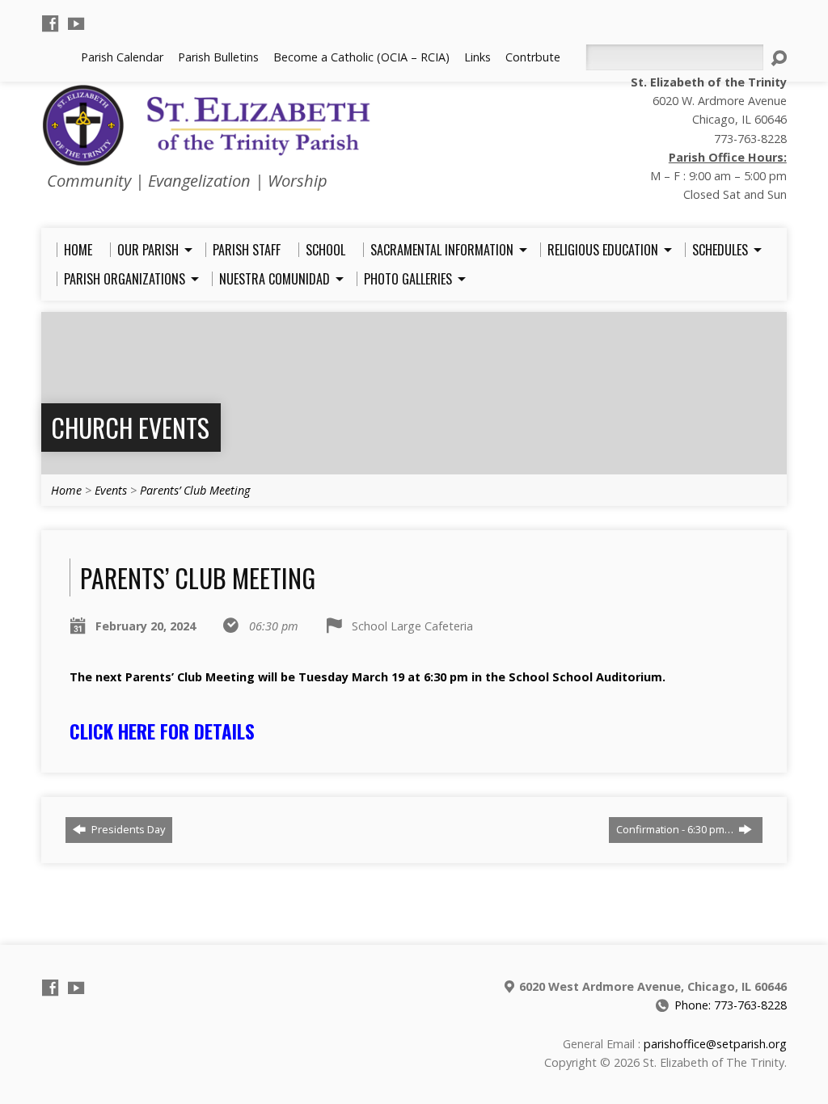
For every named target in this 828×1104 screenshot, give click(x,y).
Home (66, 490)
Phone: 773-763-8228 (730, 1005)
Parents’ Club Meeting (195, 490)
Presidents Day (127, 829)
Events (111, 490)
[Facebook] (50, 23)
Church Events (130, 427)
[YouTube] (76, 23)
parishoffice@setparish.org (715, 1043)
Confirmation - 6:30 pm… (676, 829)
